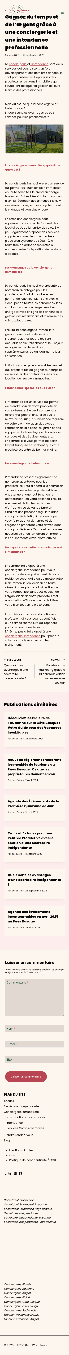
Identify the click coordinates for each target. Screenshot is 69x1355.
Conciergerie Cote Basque (22, 1302)
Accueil (9, 1101)
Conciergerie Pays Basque (21, 1306)
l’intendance (39, 64)
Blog (7, 1140)
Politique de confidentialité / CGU (32, 1160)
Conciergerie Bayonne (19, 1289)
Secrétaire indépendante (21, 1106)
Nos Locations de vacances (26, 1117)
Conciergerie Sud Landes (21, 1310)
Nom (11, 1029)
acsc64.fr (14, 55)
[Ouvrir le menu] (62, 12)
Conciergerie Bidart (17, 1297)
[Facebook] (20, 1174)
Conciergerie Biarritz (17, 1284)
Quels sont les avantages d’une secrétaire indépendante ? (16, 669)
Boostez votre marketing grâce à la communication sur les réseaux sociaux (52, 671)
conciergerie (18, 64)
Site (9, 1060)
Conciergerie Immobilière (21, 1112)
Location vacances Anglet (21, 1319)
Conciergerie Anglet (17, 1293)
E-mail (12, 1044)
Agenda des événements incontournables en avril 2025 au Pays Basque (33, 917)
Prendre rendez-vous (18, 1135)
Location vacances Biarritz (21, 1315)
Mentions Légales (21, 1150)
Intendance (15, 1123)
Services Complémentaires (25, 1128)
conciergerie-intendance (23, 636)
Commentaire (17, 982)
